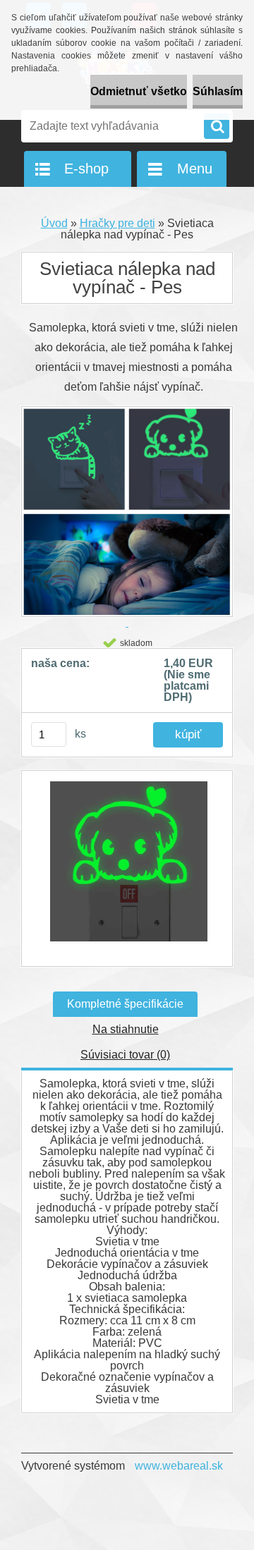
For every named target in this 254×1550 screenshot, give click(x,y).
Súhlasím (218, 91)
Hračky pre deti (117, 223)
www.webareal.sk (179, 1466)
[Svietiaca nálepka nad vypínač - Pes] (127, 868)
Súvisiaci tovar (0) (125, 1055)
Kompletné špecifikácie (125, 1004)
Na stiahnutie (125, 1029)
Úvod (54, 223)
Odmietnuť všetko (138, 91)
